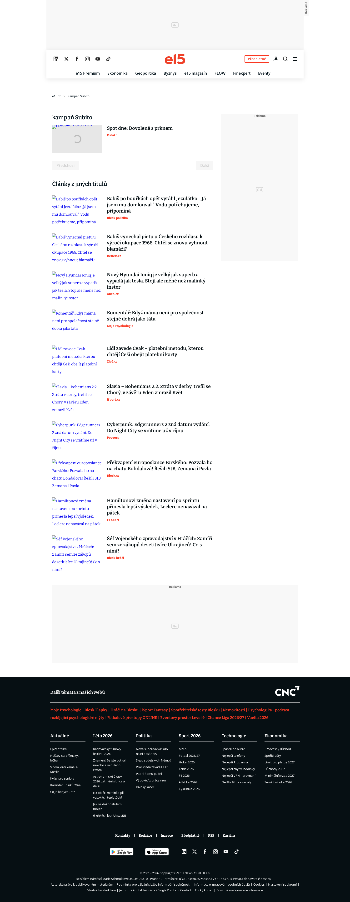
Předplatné (190, 836)
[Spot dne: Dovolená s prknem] (77, 139)
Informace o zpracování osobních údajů (222, 884)
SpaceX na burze (233, 749)
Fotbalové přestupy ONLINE (132, 717)
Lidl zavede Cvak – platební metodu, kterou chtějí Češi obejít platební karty (155, 351)
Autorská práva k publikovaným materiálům (82, 884)
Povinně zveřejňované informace (239, 890)
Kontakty (122, 836)
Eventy (264, 73)
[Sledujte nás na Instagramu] (87, 59)
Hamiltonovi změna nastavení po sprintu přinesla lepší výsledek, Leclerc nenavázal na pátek (157, 507)
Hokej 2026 (187, 762)
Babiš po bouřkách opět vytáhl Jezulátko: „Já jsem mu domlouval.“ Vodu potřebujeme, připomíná (156, 205)
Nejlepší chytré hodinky (238, 769)
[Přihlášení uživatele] (276, 59)
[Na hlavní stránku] (175, 59)
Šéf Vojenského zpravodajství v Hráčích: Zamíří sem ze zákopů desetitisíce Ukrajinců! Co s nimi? (159, 545)
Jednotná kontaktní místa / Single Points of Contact (155, 890)
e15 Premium (88, 73)
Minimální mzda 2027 (280, 775)
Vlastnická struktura (101, 890)
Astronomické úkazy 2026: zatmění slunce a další (109, 781)
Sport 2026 (190, 735)
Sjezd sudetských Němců (153, 760)
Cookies (259, 884)
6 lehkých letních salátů (109, 815)
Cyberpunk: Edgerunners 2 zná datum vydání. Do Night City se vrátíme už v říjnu (158, 427)
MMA (182, 749)
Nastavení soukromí (282, 884)
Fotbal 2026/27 (189, 755)
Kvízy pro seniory (62, 778)
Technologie (234, 735)
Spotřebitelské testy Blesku (195, 710)
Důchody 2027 (275, 769)
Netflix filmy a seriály (236, 782)
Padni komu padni (149, 773)
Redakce (145, 836)
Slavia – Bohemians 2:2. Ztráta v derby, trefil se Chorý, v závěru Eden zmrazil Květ (159, 389)
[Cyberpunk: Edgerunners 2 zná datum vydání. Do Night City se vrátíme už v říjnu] (77, 436)
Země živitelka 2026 (278, 782)
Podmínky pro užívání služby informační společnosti (153, 884)
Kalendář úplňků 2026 (65, 785)
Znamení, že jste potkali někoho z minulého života (109, 765)
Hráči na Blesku (124, 710)
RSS (211, 836)
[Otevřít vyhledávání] (285, 59)
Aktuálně (59, 735)
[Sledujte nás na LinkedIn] (56, 59)
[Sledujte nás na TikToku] (108, 59)
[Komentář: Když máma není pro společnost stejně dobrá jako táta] (77, 324)
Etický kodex (204, 890)
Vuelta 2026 (257, 717)
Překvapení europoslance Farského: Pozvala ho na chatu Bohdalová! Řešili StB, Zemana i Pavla (160, 465)
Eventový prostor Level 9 (182, 717)
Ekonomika (117, 73)
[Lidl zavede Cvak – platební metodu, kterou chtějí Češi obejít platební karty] (77, 360)
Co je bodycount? (62, 792)
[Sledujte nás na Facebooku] (77, 59)
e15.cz (56, 96)
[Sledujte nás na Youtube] (98, 59)
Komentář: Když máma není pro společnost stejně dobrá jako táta (155, 316)
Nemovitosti (234, 710)
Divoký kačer (145, 787)
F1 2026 (184, 775)
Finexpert (241, 73)
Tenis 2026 (186, 769)
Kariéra (229, 836)
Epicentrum (58, 749)
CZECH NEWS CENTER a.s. (192, 873)
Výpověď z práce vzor (151, 780)
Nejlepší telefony (233, 755)
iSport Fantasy (155, 710)
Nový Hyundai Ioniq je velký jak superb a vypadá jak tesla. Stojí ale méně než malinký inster (156, 281)
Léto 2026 (103, 735)
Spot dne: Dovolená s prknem (140, 128)
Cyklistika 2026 (189, 789)
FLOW (220, 73)
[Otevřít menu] (295, 59)
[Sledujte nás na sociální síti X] (66, 59)
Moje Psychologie (65, 710)
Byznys (170, 73)
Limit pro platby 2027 (280, 762)
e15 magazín (195, 73)
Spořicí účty (273, 755)
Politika (144, 735)
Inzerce (167, 836)
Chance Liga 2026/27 (226, 717)
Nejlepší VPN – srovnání (238, 775)
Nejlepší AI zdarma (235, 762)
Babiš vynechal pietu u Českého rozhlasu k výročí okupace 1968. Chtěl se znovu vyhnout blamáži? (157, 243)
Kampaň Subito (79, 96)
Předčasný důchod (278, 749)
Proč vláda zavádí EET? (152, 767)
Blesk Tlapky (96, 710)
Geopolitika (145, 73)
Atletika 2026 (188, 782)
